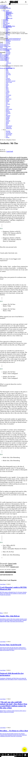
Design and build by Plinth (6, 68)
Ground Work (3, 44)
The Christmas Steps (4, 49)
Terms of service (3, 57)
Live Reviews (9, 15)
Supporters (5, 27)
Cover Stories (9, 11)
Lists (7, 17)
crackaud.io (5, 19)
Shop (4, 23)
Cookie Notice (3, 58)
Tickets (4, 24)
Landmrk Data (3, 60)
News (4, 22)
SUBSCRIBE (3, 5)
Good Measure (3, 48)
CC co (1, 43)
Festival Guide (9, 18)
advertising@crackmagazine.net (13, 39)
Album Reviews (9, 13)
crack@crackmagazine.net (15, 38)
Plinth (1, 47)
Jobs (1, 53)
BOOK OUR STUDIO (5, 8)
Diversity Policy (3, 54)
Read (4, 10)
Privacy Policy (3, 56)
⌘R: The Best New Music (9, 26)
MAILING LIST (4, 6)
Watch (4, 20)
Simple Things (3, 46)
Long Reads (8, 14)
